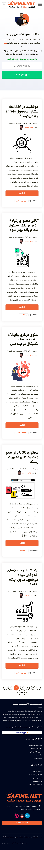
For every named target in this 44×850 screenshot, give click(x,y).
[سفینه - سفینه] (22, 4)
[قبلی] (5, 688)
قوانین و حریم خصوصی (9, 843)
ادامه (22, 193)
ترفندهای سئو (23, 315)
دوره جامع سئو (37, 771)
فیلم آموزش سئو (36, 749)
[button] (40, 4)
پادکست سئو (38, 758)
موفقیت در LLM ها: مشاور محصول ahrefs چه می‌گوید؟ (22, 112)
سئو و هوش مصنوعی (21, 201)
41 (20, 692)
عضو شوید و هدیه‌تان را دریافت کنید (22, 59)
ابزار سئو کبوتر (37, 778)
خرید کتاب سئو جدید (35, 775)
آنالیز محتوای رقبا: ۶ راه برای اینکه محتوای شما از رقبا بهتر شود (23, 226)
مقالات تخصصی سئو (35, 745)
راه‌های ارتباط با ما (22, 823)
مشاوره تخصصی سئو (35, 784)
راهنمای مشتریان (22, 843)
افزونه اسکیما (37, 781)
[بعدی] (24, 692)
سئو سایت (39, 755)
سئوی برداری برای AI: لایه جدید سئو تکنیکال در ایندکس (23, 340)
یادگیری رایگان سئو (36, 752)
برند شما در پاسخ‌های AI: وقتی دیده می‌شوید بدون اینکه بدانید (22, 577)
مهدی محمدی (28, 127)
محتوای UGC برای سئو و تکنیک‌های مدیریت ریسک (22, 457)
